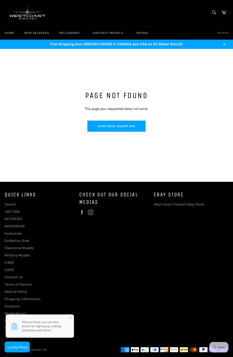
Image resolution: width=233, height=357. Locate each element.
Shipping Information (23, 299)
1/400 (9, 262)
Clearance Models (19, 248)
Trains (142, 33)
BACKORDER (15, 226)
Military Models (17, 255)
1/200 (9, 270)
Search (10, 204)
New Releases (36, 33)
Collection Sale (17, 240)
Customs (12, 306)
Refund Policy (16, 291)
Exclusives (13, 233)
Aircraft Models (108, 33)
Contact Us (14, 277)
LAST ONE (12, 211)
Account (222, 32)
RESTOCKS (13, 219)
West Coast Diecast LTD (30, 349)
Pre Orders (70, 33)
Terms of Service (18, 284)
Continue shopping (116, 126)
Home (9, 33)
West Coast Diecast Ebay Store (179, 204)
